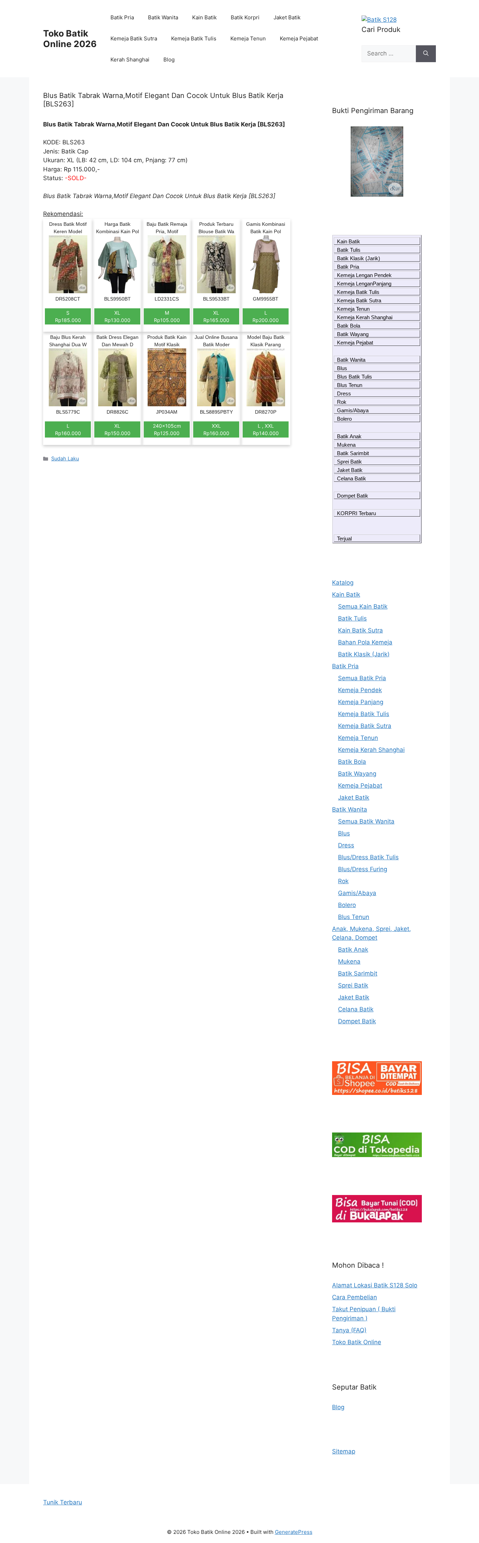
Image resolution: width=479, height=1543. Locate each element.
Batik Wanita (163, 17)
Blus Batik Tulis (354, 377)
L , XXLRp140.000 (266, 429)
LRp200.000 (265, 316)
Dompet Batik (352, 496)
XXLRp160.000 (216, 429)
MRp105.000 (167, 316)
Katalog (342, 582)
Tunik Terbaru (62, 1502)
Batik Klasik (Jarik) (358, 258)
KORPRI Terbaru (356, 513)
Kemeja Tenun (248, 38)
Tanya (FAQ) (349, 1330)
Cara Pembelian (354, 1297)
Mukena (346, 445)
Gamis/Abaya (353, 410)
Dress (344, 393)
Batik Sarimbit (353, 453)
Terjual (344, 538)
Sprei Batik (349, 462)
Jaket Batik (287, 17)
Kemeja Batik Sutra (133, 38)
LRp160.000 (68, 429)
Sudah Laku (65, 458)
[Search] (426, 53)
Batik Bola (348, 326)
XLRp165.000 (216, 316)
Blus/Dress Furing (362, 869)
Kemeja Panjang (360, 701)
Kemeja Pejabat (299, 38)
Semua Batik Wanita (366, 821)
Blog (169, 59)
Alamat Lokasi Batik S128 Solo (374, 1285)
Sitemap (343, 1451)
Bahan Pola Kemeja (365, 642)
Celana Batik (351, 478)
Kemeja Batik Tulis (193, 38)
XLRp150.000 (117, 429)
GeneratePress (293, 1532)
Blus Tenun (349, 385)
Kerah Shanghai (129, 59)
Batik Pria (122, 17)
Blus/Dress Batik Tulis (368, 857)
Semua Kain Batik (362, 606)
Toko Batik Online (356, 1342)
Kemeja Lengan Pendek (364, 275)
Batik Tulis (348, 250)
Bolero (344, 419)
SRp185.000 (68, 316)
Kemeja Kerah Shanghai (364, 317)
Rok (341, 402)
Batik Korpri (245, 17)
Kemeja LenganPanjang (364, 284)
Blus (342, 368)
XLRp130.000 (117, 316)
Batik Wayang (353, 334)
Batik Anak (349, 436)
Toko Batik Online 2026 (70, 38)
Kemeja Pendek (360, 690)
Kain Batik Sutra (360, 630)
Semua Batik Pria (362, 678)
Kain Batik (204, 17)
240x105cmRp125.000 (167, 429)
